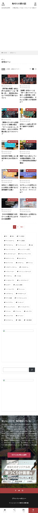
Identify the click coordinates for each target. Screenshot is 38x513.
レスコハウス (9, 315)
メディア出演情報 (13, 109)
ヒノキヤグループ (23, 280)
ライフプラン (9, 302)
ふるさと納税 (18, 285)
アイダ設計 (21, 236)
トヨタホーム (24, 267)
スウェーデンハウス (25, 254)
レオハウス (29, 311)
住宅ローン (13, 52)
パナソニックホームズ (25, 271)
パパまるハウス (10, 280)
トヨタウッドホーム (11, 267)
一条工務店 (29, 320)
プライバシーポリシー (19, 498)
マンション (22, 289)
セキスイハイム (10, 258)
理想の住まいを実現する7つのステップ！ (28, 215)
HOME (5, 52)
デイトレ (30, 262)
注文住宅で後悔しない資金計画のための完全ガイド (10, 158)
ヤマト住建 (9, 298)
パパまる (18, 276)
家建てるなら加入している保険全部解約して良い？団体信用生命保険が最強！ (28, 159)
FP (6, 236)
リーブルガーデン (25, 307)
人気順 (8, 69)
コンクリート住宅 (25, 249)
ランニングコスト (10, 307)
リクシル (8, 311)
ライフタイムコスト (21, 298)
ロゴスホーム (9, 320)
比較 (24, 511)
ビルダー (8, 285)
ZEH (13, 236)
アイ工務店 (22, 240)
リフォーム (18, 311)
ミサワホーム (9, 293)
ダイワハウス (9, 262)
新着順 (3, 69)
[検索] (32, 370)
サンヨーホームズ (10, 254)
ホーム (4, 511)
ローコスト (20, 315)
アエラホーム (9, 245)
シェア (14, 511)
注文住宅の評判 (6, 8)
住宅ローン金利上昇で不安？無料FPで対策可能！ (28, 126)
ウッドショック (21, 245)
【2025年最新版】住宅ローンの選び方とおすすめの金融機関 (10, 216)
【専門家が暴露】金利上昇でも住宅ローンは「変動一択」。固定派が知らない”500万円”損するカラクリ (10, 93)
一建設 (19, 320)
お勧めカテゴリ (15, 69)
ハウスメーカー (10, 271)
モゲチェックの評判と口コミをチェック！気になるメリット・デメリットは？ (28, 188)
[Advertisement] (19, 29)
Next (22, 227)
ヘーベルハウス (10, 289)
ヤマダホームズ (21, 293)
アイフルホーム (10, 240)
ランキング (20, 302)
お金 (31, 245)
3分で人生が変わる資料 (19, 455)
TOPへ (33, 511)
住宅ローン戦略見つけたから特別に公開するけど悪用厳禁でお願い (10, 187)
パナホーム (9, 276)
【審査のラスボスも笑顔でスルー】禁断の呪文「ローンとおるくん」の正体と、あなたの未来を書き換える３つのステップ (10, 128)
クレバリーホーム (10, 249)
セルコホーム (22, 258)
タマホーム (20, 262)
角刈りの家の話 (19, 4)
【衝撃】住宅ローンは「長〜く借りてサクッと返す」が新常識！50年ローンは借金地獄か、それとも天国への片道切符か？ (28, 96)
